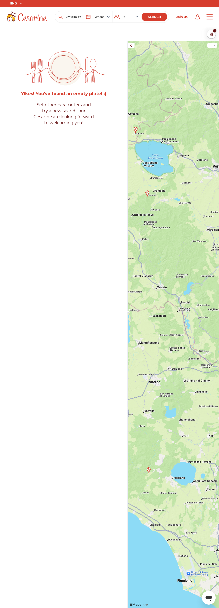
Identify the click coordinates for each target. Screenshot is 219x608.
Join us (182, 17)
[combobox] (73, 17)
